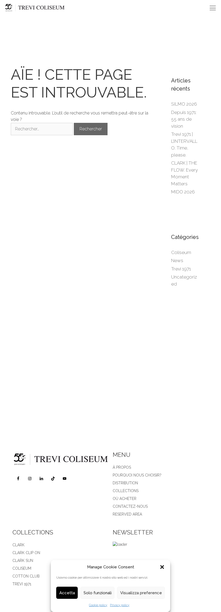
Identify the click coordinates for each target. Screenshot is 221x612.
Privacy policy (119, 605)
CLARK (18, 545)
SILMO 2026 (184, 104)
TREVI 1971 (21, 584)
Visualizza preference (141, 592)
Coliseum (181, 252)
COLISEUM (21, 568)
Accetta (67, 592)
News (177, 260)
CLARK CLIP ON (26, 553)
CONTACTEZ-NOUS (130, 506)
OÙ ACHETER (124, 498)
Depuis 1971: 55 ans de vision (183, 119)
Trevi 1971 (181, 269)
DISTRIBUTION (125, 483)
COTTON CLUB (26, 576)
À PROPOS (122, 467)
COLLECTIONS (126, 491)
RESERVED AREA (127, 514)
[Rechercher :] (42, 128)
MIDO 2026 (183, 191)
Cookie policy (98, 605)
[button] (162, 567)
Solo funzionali (98, 592)
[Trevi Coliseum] (38, 8)
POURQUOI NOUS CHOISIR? (137, 475)
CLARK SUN (22, 560)
